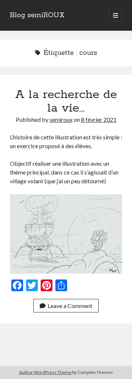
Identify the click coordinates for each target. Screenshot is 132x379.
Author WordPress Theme (45, 372)
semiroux (61, 119)
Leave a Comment (70, 305)
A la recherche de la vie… (66, 101)
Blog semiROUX (37, 15)
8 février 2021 (99, 119)
